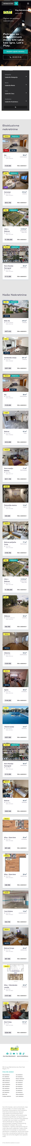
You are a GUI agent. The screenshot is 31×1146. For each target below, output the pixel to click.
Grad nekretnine (6, 1074)
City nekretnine (19, 1074)
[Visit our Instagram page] (11, 1054)
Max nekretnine (19, 1088)
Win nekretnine (19, 1084)
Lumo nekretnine (19, 1096)
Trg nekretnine (19, 1090)
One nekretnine (19, 1092)
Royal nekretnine (6, 1078)
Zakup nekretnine (20, 1094)
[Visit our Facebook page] (7, 1054)
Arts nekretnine (5, 1092)
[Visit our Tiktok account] (24, 1054)
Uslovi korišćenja (22, 1056)
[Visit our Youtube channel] (14, 1054)
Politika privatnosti (9, 1056)
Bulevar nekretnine (20, 1078)
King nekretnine (5, 1090)
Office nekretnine (6, 1080)
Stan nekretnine (5, 1086)
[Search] (16, 3)
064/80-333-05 (19, 13)
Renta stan (4, 1094)
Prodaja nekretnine (6, 1096)
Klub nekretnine (5, 1082)
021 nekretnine (5, 1076)
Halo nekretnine (19, 1080)
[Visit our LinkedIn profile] (20, 1054)
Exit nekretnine (19, 1086)
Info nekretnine (19, 1076)
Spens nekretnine (6, 1084)
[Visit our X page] (17, 1054)
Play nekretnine (5, 1088)
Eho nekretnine (19, 1082)
